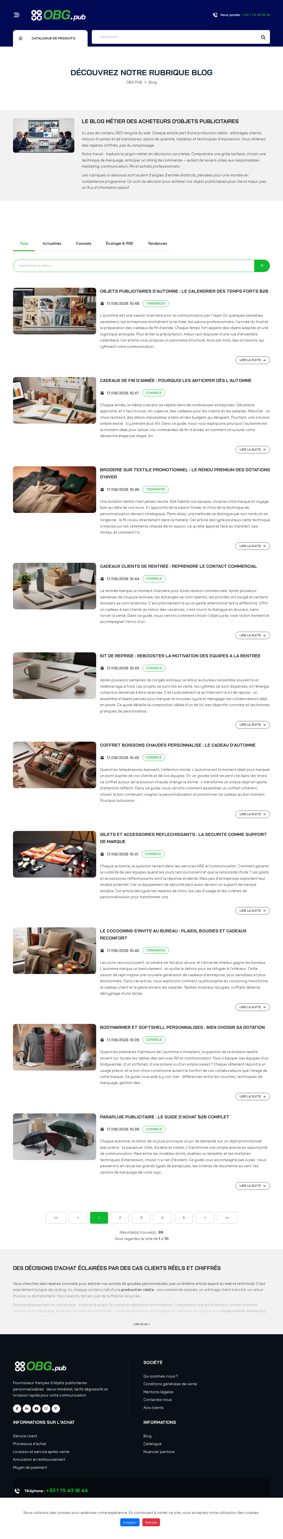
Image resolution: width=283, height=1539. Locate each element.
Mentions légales (158, 1392)
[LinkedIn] (27, 1409)
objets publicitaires (70, 1383)
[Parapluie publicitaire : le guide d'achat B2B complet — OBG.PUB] (54, 1136)
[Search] (263, 37)
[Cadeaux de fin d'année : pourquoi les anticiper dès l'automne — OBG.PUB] (54, 400)
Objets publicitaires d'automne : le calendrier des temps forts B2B (184, 291)
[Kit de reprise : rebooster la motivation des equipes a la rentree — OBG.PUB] (54, 675)
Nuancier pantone (159, 1451)
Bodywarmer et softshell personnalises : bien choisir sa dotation (182, 1027)
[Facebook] (17, 1409)
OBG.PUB (134, 82)
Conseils (83, 243)
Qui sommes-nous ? (160, 1376)
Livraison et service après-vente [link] (41, 1451)
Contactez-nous (157, 1399)
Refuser (151, 1522)
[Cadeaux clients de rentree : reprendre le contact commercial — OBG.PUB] (54, 586)
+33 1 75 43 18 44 (67, 1490)
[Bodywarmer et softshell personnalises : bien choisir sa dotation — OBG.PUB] (54, 1047)
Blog (147, 1436)
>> (227, 1218)
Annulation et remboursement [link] (39, 1459)
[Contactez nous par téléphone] (215, 15)
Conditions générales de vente (170, 1384)
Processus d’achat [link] (29, 1443)
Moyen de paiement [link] (30, 1467)
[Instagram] (46, 1409)
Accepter (130, 1522)
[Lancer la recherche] (262, 266)
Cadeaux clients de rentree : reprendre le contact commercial (178, 566)
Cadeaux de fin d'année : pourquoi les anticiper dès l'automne (175, 380)
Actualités (52, 243)
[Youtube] (36, 1409)
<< (56, 1218)
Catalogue (152, 1443)
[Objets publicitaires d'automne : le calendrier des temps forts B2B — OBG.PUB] (54, 311)
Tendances (157, 243)
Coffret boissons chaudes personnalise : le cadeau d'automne (178, 745)
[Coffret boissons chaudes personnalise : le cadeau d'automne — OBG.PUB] (54, 765)
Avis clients (153, 1407)
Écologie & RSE (119, 243)
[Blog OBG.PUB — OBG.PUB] (43, 135)
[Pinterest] (56, 1409)
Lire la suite (250, 360)
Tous (24, 243)
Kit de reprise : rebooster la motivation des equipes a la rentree (180, 655)
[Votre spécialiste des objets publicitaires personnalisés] (58, 14)
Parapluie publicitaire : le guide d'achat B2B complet (164, 1117)
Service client (25, 1436)
